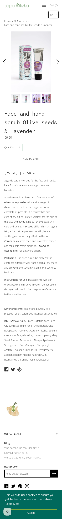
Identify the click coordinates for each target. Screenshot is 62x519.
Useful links (12, 433)
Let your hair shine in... (16, 452)
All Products (20, 21)
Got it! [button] (31, 512)
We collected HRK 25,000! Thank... (22, 457)
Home (7, 21)
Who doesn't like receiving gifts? (21, 448)
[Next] (57, 61)
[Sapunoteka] (6, 369)
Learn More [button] (12, 503)
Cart (54, 5)
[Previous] (4, 61)
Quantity (8, 147)
